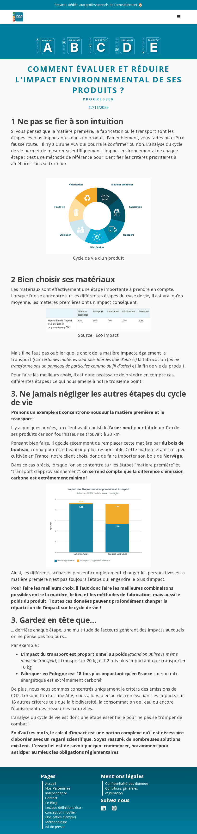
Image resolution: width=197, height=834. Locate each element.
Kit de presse (55, 826)
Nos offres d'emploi (60, 817)
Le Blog (51, 802)
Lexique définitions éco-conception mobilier (63, 810)
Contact (51, 798)
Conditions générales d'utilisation (121, 790)
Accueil (50, 783)
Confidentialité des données (126, 783)
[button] (179, 17)
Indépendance (56, 793)
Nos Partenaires (57, 788)
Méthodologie (56, 822)
